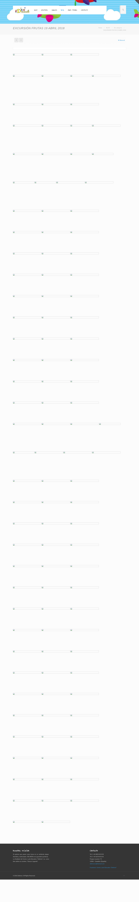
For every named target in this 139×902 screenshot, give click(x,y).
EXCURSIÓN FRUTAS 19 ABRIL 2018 (114, 30)
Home (100, 28)
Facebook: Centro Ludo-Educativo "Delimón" (103, 867)
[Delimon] (22, 10)
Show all (122, 40)
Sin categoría (118, 28)
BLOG (108, 28)
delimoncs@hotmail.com (97, 863)
